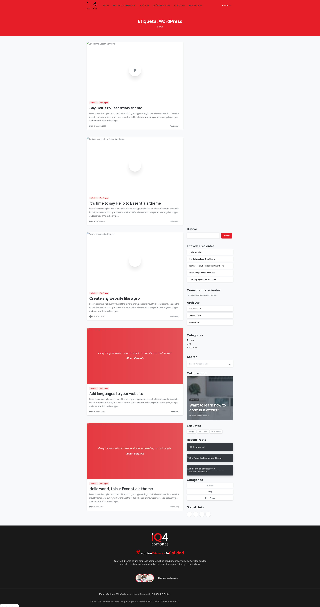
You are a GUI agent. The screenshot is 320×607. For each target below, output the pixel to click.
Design (191, 431)
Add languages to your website (116, 393)
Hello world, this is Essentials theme (121, 488)
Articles (190, 340)
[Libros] (150, 578)
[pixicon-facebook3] (189, 594)
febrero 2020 (195, 315)
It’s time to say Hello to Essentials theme (125, 203)
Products (203, 431)
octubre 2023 (195, 308)
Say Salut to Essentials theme (115, 107)
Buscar (192, 229)
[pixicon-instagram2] (193, 594)
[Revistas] (145, 578)
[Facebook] (209, 5)
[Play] (135, 70)
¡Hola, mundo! (195, 252)
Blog (189, 343)
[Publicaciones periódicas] (140, 578)
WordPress (216, 431)
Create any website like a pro (114, 298)
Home (160, 26)
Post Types (192, 347)
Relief (154, 594)
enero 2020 (194, 322)
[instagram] (213, 5)
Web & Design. (164, 594)
